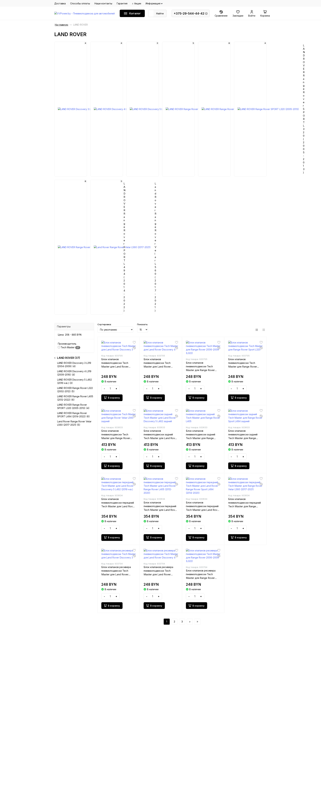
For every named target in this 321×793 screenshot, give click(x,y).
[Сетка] (257, 330)
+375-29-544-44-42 (189, 13)
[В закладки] (134, 342)
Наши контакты (103, 3)
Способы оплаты (80, 3)
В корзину (114, 397)
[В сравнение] (134, 347)
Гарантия (122, 3)
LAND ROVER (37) (68, 357)
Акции (137, 3)
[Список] (263, 330)
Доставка (60, 3)
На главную (61, 24)
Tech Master (69, 347)
